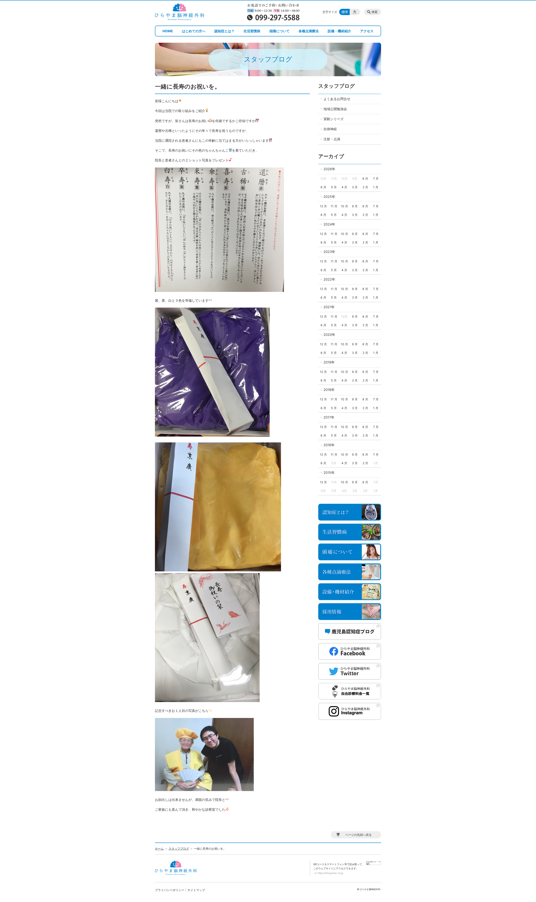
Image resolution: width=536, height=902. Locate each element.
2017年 (328, 417)
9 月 (355, 206)
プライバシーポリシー (169, 890)
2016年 (329, 445)
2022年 (329, 279)
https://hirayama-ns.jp (330, 873)
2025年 (329, 197)
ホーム (159, 848)
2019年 (329, 362)
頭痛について (279, 31)
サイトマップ (196, 890)
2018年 (329, 390)
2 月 (365, 187)
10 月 (344, 206)
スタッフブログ (336, 86)
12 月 (323, 206)
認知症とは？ (224, 31)
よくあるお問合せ (336, 99)
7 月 (376, 178)
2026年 (329, 169)
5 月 (334, 187)
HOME (167, 31)
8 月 (365, 178)
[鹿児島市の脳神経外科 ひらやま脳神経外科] (179, 12)
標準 (344, 12)
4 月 (344, 187)
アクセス (367, 31)
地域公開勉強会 (335, 109)
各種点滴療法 (309, 31)
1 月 (375, 187)
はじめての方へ (193, 31)
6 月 (323, 187)
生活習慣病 (252, 31)
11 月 (334, 206)
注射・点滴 (331, 139)
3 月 (355, 187)
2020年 (329, 334)
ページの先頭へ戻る (358, 834)
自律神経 (330, 129)
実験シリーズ (333, 119)
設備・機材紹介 (339, 31)
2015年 (329, 472)
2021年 (329, 307)
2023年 (329, 252)
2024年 (329, 224)
